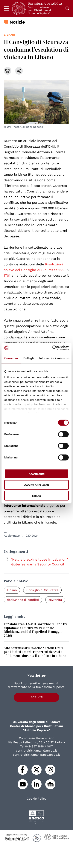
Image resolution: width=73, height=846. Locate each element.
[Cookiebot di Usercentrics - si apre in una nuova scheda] (52, 347)
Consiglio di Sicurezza (42, 590)
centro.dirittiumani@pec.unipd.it (36, 754)
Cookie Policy (36, 798)
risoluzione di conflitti (23, 600)
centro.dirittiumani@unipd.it (36, 750)
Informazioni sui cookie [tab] (54, 358)
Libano (9, 34)
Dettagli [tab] (28, 358)
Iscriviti (36, 697)
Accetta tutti (37, 473)
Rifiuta (36, 495)
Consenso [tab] (11, 358)
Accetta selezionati (36, 484)
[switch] (63, 434)
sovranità (55, 600)
